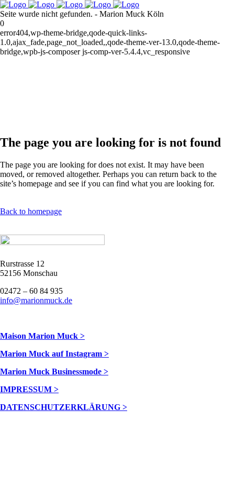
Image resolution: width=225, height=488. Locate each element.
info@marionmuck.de (36, 300)
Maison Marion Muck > (42, 335)
